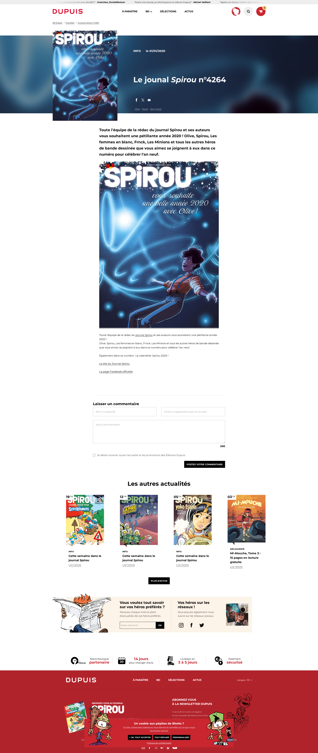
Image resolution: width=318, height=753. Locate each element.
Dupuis (68, 11)
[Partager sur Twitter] (143, 100)
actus (189, 11)
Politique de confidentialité (159, 743)
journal (144, 335)
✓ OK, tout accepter (140, 737)
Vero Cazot (155, 109)
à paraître (129, 11)
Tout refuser (162, 737)
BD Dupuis (57, 23)
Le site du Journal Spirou (114, 363)
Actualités (70, 23)
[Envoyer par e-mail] (149, 100)
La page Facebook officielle (116, 371)
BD (147, 11)
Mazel (145, 109)
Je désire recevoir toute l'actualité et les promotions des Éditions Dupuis (141, 455)
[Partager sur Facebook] (136, 100)
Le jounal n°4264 (88, 23)
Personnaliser (181, 737)
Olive (137, 109)
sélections (168, 11)
